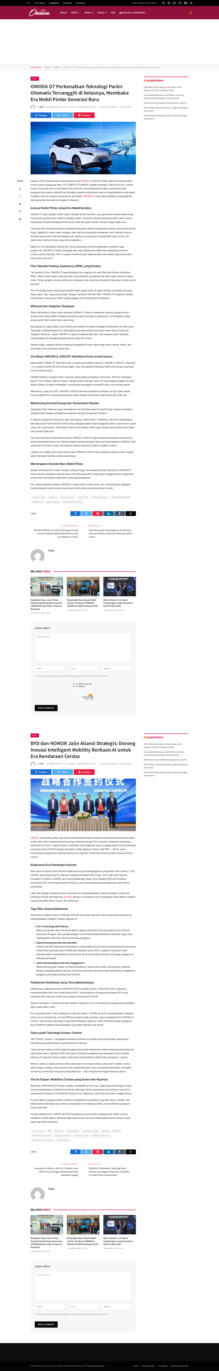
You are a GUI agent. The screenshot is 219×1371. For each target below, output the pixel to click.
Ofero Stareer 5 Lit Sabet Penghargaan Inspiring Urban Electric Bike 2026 (118, 602)
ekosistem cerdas (90, 1131)
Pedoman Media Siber (179, 1366)
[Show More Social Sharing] (98, 115)
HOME (63, 12)
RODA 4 (89, 12)
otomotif (67, 896)
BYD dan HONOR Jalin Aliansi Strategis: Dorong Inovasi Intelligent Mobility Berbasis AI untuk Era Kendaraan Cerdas (56, 533)
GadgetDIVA (155, 80)
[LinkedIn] (20, 204)
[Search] (191, 3)
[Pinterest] (20, 212)
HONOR (35, 837)
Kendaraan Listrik (81, 1135)
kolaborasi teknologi (101, 1135)
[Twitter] (20, 196)
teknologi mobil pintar (72, 502)
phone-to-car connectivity (43, 1140)
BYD (95, 841)
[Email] (20, 219)
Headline (52, 497)
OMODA (85, 181)
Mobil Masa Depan (100, 497)
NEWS (74, 12)
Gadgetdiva (54, 2)
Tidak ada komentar (109, 107)
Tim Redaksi (163, 1366)
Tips (113, 12)
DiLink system (74, 1131)
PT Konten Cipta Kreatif (95, 1366)
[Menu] (28, 3)
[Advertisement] (109, 41)
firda (41, 107)
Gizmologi (80, 2)
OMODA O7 (88, 196)
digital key (59, 1131)
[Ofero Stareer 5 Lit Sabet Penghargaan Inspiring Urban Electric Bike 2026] (119, 586)
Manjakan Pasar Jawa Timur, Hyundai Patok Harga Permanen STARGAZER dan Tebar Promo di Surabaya (46, 604)
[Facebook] (20, 189)
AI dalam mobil (38, 497)
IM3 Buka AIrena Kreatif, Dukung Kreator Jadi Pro (165, 103)
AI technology (38, 1131)
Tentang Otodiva (148, 1366)
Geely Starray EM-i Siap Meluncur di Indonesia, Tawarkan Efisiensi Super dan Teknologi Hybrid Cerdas (110, 533)
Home (135, 1366)
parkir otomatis (53, 502)
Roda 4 (35, 78)
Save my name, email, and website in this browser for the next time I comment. (72, 676)
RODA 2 (102, 12)
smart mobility (63, 1140)
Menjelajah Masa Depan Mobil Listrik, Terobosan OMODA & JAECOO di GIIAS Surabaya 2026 (82, 602)
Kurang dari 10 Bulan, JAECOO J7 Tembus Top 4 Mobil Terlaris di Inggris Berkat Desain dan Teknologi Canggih (56, 1171)
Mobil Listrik (83, 497)
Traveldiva (67, 2)
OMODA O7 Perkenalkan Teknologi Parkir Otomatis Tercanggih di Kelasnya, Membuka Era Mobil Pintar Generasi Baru (109, 1171)
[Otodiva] (40, 12)
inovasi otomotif (67, 497)
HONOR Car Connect (41, 1135)
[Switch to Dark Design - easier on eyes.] (190, 12)
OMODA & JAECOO (120, 497)
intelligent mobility (62, 1135)
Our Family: (40, 2)
